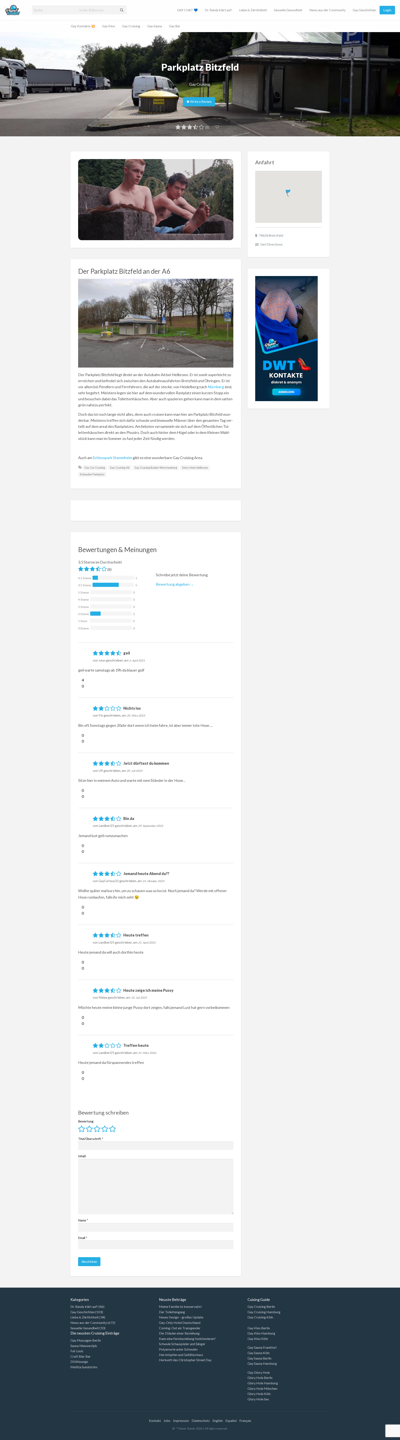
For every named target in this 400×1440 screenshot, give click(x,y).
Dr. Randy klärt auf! (218, 10)
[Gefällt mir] (80, 680)
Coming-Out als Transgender (179, 1328)
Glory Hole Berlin (260, 1378)
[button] (288, 192)
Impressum (181, 1420)
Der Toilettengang (172, 1312)
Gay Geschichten (364, 10)
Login (387, 10)
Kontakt (155, 1420)
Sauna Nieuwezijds (83, 1346)
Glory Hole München (262, 1388)
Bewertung (86, 1121)
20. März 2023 (136, 715)
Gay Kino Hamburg (261, 1333)
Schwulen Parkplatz (92, 474)
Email (82, 1238)
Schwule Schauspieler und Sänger (182, 1344)
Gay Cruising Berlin (261, 1306)
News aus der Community (327, 10)
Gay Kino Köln (258, 1339)
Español (231, 1420)
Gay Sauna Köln (259, 1353)
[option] (381, 1436)
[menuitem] (187, 10)
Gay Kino (108, 26)
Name (83, 1220)
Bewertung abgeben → (175, 584)
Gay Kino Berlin (259, 1328)
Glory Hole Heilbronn (195, 467)
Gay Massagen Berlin (85, 1340)
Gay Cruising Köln (260, 1317)
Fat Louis (76, 1351)
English (217, 1420)
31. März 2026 (147, 1053)
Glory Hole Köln (259, 1394)
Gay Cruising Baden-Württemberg (155, 467)
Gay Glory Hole (259, 1372)
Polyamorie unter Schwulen (178, 1349)
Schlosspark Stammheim (112, 457)
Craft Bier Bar (80, 1356)
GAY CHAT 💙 (187, 10)
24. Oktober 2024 (153, 881)
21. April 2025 (147, 942)
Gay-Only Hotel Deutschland (179, 1322)
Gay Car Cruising (94, 467)
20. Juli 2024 (134, 770)
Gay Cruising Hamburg (264, 1312)
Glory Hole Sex (258, 1399)
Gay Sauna (154, 26)
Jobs (167, 1420)
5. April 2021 (137, 660)
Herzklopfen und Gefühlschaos (181, 1355)
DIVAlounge (79, 1361)
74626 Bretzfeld (271, 235)
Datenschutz (201, 1420)
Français (245, 1420)
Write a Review (200, 101)
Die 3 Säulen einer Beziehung (179, 1333)
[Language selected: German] (383, 1436)
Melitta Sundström (83, 1367)
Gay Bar (174, 26)
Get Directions (271, 244)
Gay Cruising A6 (120, 467)
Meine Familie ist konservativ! (180, 1306)
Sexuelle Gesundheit (288, 10)
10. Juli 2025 (139, 997)
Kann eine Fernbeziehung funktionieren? (187, 1339)
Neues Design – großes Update (181, 1317)
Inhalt (82, 1156)
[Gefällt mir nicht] (80, 686)
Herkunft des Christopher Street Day (185, 1360)
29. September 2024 (150, 825)
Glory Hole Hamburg (263, 1383)
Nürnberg (216, 386)
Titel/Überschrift (90, 1139)
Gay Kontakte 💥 (83, 26)
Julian (102, 660)
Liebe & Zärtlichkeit (253, 10)
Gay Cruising (131, 26)
